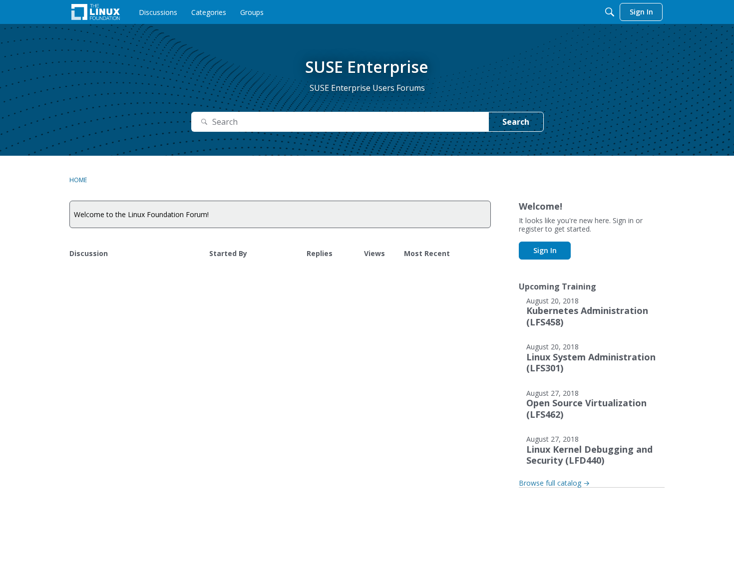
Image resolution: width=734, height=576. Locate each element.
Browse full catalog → (554, 483)
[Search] (610, 12)
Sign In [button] (545, 250)
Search (515, 121)
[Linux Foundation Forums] (95, 12)
